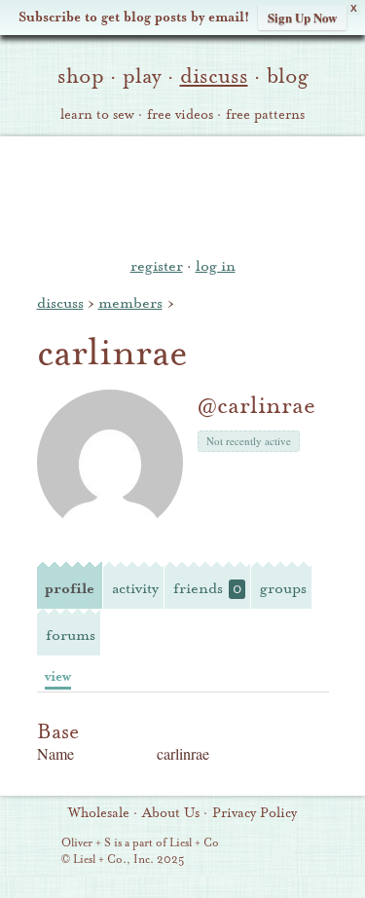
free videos (180, 115)
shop (80, 76)
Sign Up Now (302, 17)
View (58, 676)
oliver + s (182, 194)
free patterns (265, 115)
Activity (135, 588)
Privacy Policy (254, 813)
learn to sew (97, 115)
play (142, 76)
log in (216, 266)
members (130, 303)
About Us (171, 813)
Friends (207, 588)
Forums (70, 635)
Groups (283, 588)
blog (288, 76)
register (156, 266)
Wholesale (98, 813)
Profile (69, 588)
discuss (214, 76)
